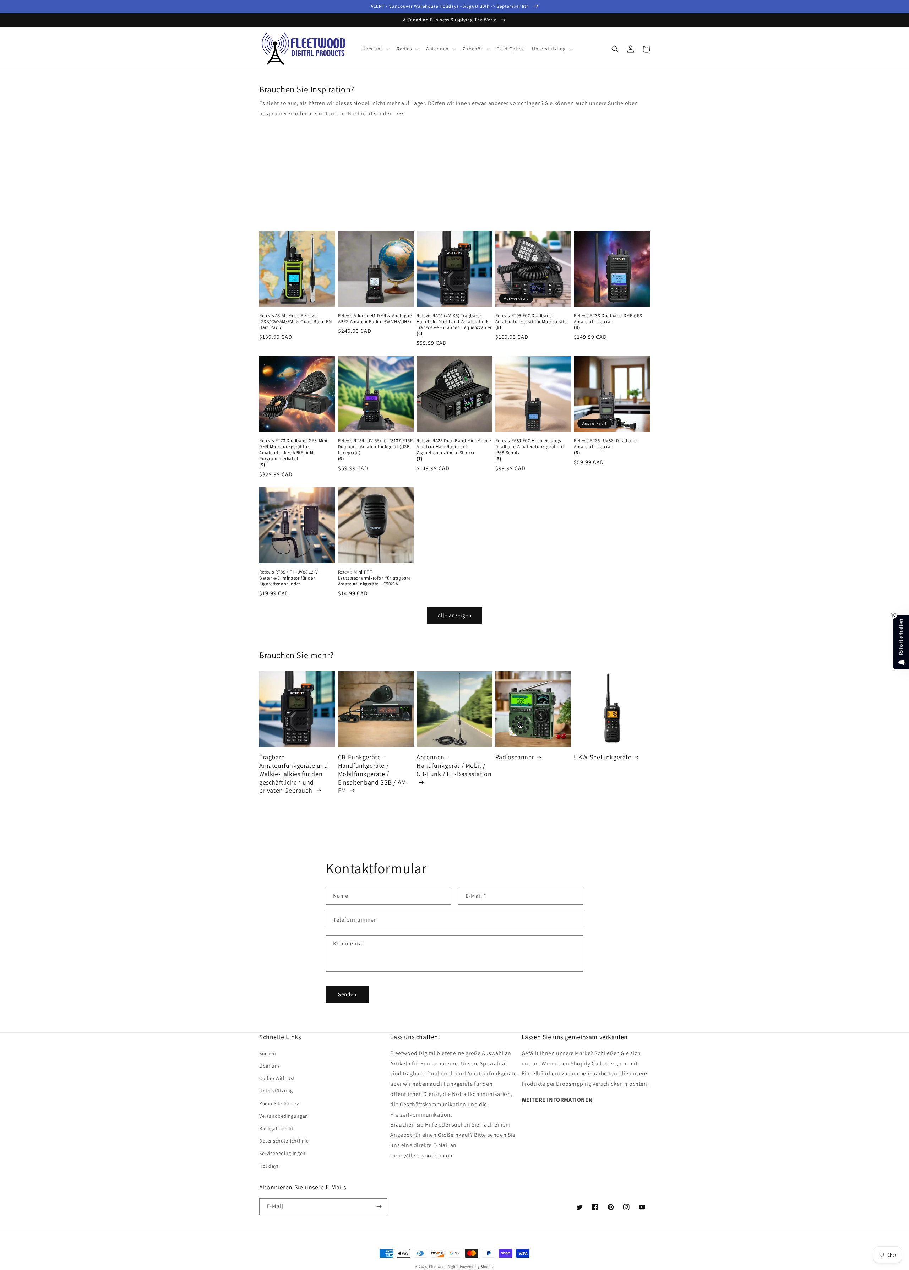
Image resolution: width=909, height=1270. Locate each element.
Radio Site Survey (279, 1103)
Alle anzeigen (455, 615)
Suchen (267, 1053)
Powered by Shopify (477, 1266)
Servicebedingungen (282, 1153)
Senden (347, 994)
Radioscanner (514, 757)
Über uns (269, 1066)
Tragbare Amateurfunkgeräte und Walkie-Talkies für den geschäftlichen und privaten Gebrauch (293, 773)
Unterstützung (276, 1090)
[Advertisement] (454, 172)
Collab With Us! (277, 1078)
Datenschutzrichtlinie (284, 1141)
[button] (375, 48)
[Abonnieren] (379, 1206)
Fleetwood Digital (444, 1266)
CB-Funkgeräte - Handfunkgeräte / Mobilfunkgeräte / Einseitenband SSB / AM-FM (373, 773)
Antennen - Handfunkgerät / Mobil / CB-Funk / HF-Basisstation (454, 765)
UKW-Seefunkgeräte (602, 757)
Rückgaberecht (276, 1128)
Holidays (269, 1166)
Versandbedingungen (283, 1116)
